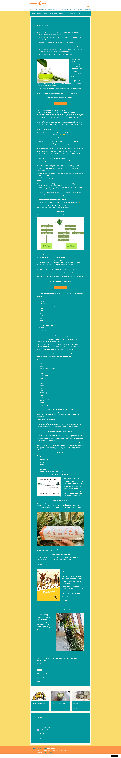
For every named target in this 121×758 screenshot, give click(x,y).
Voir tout (88, 688)
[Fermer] (119, 756)
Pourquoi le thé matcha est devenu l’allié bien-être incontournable (59, 704)
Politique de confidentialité (67, 756)
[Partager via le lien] (47, 677)
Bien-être (39, 673)
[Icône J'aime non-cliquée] (41, 739)
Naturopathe (51, 748)
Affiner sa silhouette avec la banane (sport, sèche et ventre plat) (39, 704)
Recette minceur (63, 13)
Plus (80, 13)
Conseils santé (73, 13)
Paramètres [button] (101, 756)
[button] (88, 6)
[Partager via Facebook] (37, 677)
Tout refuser (108, 756)
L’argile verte (76, 703)
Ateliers (46, 13)
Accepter (115, 756)
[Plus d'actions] (83, 22)
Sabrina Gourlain (40, 748)
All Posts (33, 13)
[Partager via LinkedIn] (44, 677)
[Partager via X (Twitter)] (40, 677)
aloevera (40, 670)
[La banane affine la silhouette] (40, 696)
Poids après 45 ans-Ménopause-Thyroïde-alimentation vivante (50, 750)
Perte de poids (53, 13)
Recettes (39, 13)
